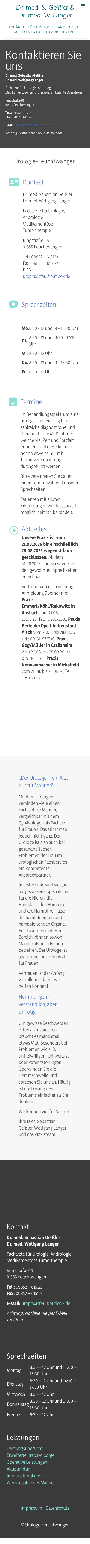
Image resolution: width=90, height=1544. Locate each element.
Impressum (31, 1508)
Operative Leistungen (27, 1463)
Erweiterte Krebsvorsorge (30, 1456)
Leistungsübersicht (25, 1449)
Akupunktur (18, 1469)
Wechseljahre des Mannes (31, 1483)
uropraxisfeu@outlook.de (46, 276)
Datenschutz (57, 1508)
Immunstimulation (25, 1476)
